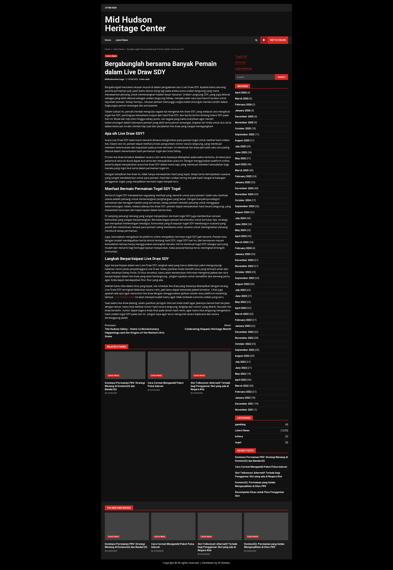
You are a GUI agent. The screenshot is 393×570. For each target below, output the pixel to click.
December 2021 (244, 403)
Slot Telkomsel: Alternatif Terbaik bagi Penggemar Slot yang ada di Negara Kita (211, 365)
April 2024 (241, 236)
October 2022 (243, 343)
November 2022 (244, 337)
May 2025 (240, 158)
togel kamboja (243, 68)
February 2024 (243, 248)
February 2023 (243, 320)
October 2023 (243, 272)
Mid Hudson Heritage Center (135, 24)
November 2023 (244, 266)
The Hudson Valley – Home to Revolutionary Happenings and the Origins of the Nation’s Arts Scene (134, 331)
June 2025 (241, 152)
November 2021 (244, 409)
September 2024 (244, 206)
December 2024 (244, 188)
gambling (240, 424)
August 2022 (242, 355)
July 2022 (240, 361)
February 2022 (243, 391)
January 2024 (242, 254)
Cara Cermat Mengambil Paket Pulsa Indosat (168, 365)
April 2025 (241, 164)
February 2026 (243, 104)
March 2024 (242, 242)
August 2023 (242, 284)
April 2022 (241, 379)
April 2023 (241, 308)
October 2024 (243, 200)
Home (108, 40)
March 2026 (242, 98)
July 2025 (240, 146)
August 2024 (242, 212)
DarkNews (208, 562)
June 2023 (241, 296)
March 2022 (242, 385)
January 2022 (242, 397)
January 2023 (242, 326)
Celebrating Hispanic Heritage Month (208, 327)
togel (238, 442)
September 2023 (244, 278)
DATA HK (240, 62)
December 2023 (244, 260)
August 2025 (242, 140)
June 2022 (241, 367)
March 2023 (242, 314)
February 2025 (243, 176)
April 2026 (241, 92)
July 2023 (240, 290)
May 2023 (240, 302)
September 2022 (244, 349)
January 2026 (242, 110)
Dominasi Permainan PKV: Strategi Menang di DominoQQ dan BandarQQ (125, 365)
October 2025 (243, 128)
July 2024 (240, 218)
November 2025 (244, 122)
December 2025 (244, 116)
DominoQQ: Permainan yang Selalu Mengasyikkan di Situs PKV (266, 526)
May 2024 (240, 230)
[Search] (256, 40)
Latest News (122, 40)
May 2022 (240, 373)
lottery (239, 436)
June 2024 (241, 224)
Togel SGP (241, 56)
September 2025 (244, 134)
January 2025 (242, 182)
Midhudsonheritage (114, 79)
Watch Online (278, 40)
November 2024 (244, 194)
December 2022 (244, 331)
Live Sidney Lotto (124, 297)
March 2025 (242, 170)
